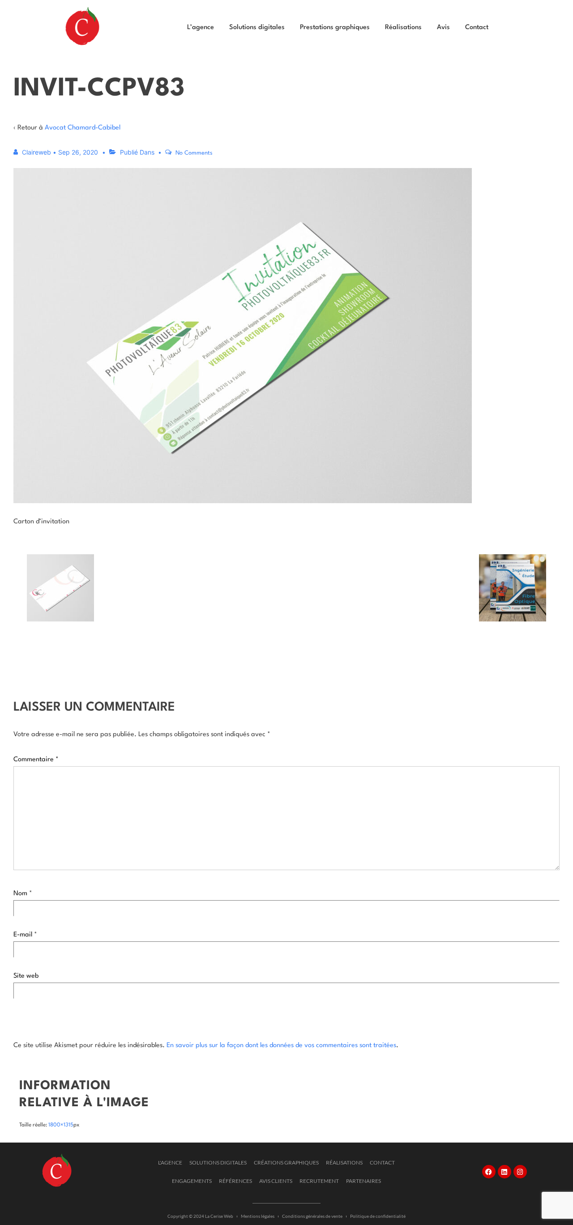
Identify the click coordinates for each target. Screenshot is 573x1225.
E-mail (22, 935)
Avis (443, 27)
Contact (476, 27)
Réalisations (403, 27)
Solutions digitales (257, 27)
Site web (25, 976)
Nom (20, 893)
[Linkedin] (504, 1171)
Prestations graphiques (335, 27)
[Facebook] (489, 1171)
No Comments (194, 153)
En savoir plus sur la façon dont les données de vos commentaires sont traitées (281, 1045)
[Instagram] (520, 1171)
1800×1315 (60, 1125)
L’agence (200, 27)
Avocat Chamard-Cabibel (82, 128)
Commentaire (36, 759)
